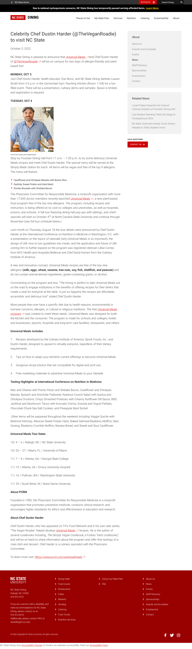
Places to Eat (83, 18)
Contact (136, 81)
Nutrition (131, 18)
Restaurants (64, 589)
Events (135, 54)
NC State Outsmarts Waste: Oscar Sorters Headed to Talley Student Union (153, 125)
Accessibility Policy (99, 645)
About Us (137, 43)
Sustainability (161, 18)
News (135, 59)
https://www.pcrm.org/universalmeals (58, 557)
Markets (62, 599)
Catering (145, 18)
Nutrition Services (67, 619)
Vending (62, 604)
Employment (138, 75)
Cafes (61, 594)
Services (118, 18)
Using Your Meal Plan (112, 579)
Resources (145, 2)
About (176, 18)
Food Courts (64, 584)
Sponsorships (139, 70)
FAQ (104, 584)
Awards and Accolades (144, 49)
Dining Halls (64, 579)
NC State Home (22, 2)
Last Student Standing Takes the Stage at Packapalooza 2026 (153, 116)
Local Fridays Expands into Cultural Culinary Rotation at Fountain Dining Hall (153, 107)
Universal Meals (76, 57)
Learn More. (152, 8)
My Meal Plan (101, 18)
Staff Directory (139, 65)
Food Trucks (64, 614)
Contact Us (135, 144)
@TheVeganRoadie (26, 61)
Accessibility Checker (32, 645)
